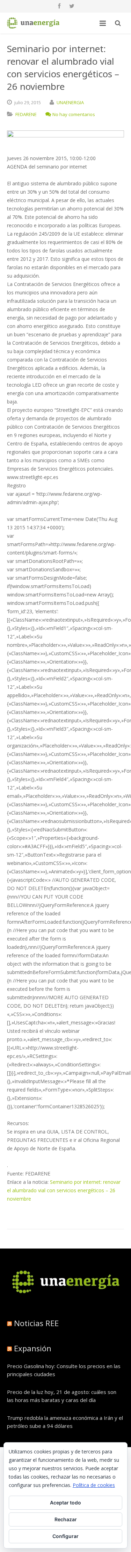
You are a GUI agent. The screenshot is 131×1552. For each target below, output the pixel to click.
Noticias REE (36, 1323)
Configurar (65, 1536)
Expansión (32, 1348)
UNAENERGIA (70, 102)
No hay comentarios (73, 114)
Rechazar (65, 1519)
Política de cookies (94, 1485)
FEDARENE (26, 114)
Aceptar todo (65, 1502)
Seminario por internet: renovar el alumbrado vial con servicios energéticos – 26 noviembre (64, 1190)
